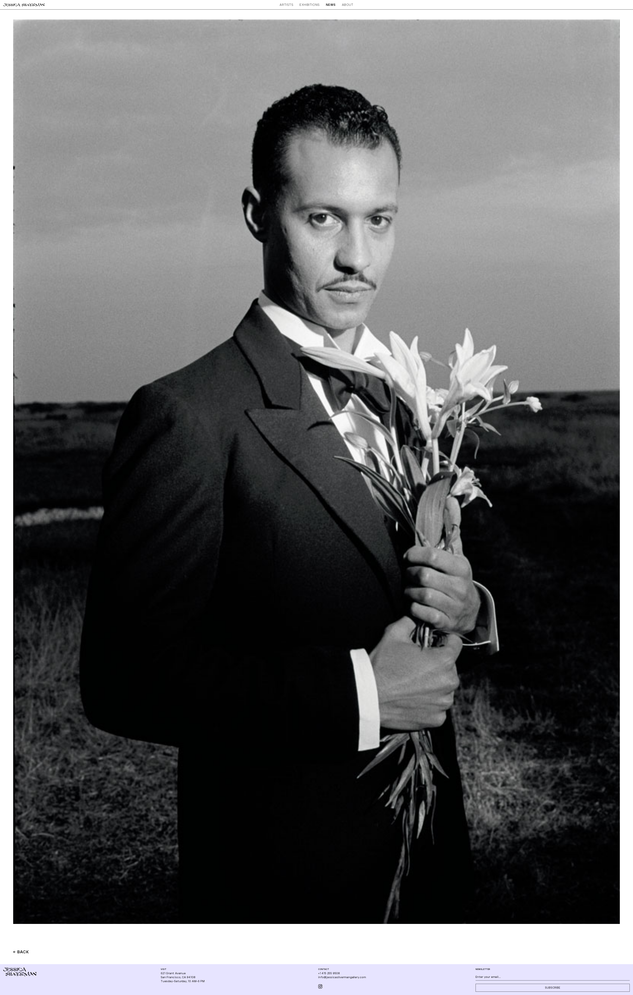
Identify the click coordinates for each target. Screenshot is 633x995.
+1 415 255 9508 (329, 973)
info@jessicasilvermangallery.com (342, 977)
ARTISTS (286, 4)
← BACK (21, 952)
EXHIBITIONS (310, 4)
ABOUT (347, 4)
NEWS (331, 4)
